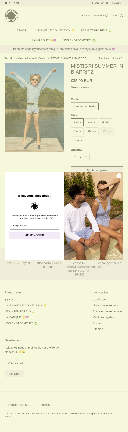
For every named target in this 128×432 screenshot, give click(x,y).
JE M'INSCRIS (34, 235)
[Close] (119, 176)
